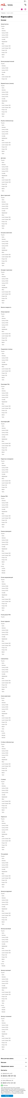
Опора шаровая (5, 311)
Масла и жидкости (6, 307)
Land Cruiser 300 (6, 48)
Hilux (3, 43)
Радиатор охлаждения (7, 459)
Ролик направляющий (7, 577)
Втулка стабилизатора (7, 120)
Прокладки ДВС (5, 421)
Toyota (2, 26)
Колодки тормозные (6, 270)
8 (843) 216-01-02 (8, 1076)
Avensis (4, 30)
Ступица (3, 779)
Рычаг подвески (5, 621)
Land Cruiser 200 (6, 46)
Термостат (4, 816)
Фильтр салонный (6, 970)
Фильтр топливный (6, 1016)
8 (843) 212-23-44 (8, 1083)
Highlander (4, 41)
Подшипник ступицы (6, 349)
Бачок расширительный (7, 61)
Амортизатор (4, 24)
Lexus (2, 566)
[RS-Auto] (7, 5)
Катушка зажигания (6, 232)
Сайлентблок (4, 658)
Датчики (3, 158)
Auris (3, 28)
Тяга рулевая (4, 854)
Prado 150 (4, 52)
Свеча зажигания (5, 696)
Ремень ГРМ (4, 496)
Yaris (3, 57)
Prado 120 (4, 50)
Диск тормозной (5, 195)
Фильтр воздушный (6, 891)
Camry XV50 (5, 35)
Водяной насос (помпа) (7, 83)
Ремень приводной (6, 531)
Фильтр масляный (6, 928)
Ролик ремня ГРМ (5, 614)
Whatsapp (5, 1085)
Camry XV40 (5, 32)
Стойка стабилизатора (7, 742)
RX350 (3, 573)
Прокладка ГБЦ (5, 384)
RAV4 (3, 54)
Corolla (3, 39)
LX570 (3, 568)
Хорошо (7, 1095)
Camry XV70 (5, 37)
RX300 (3, 570)
